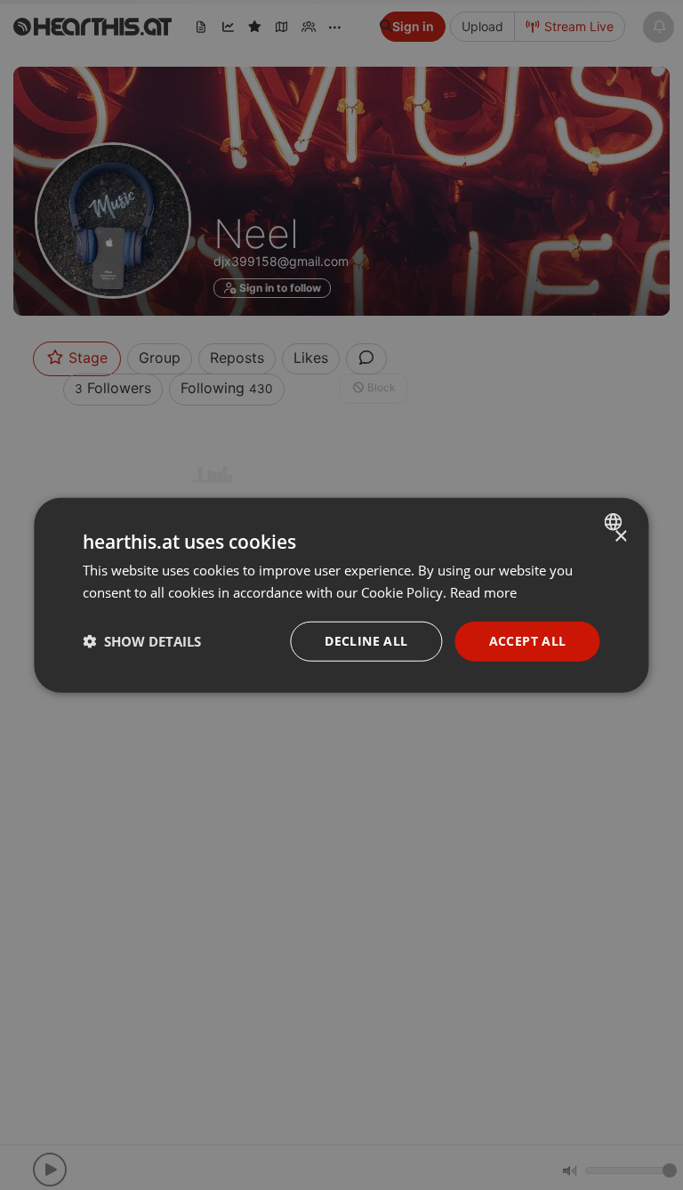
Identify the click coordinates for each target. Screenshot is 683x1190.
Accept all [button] (527, 640)
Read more (483, 592)
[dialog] (341, 595)
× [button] (620, 536)
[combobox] (616, 522)
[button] (142, 641)
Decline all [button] (366, 640)
